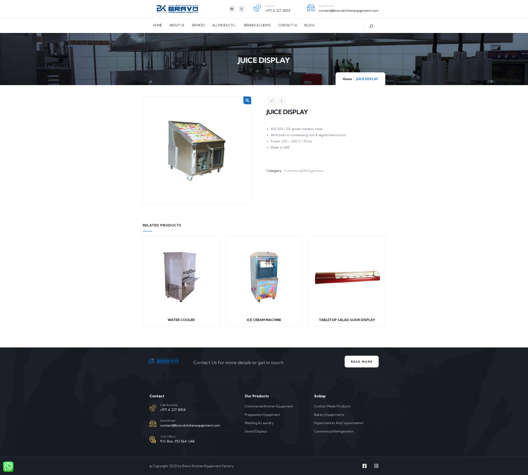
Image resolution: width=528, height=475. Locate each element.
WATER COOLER (181, 320)
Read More (361, 362)
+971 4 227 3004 (277, 10)
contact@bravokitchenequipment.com (348, 10)
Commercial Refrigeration (304, 171)
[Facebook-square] (364, 466)
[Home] (177, 9)
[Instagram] (241, 9)
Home (347, 79)
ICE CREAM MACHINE (264, 320)
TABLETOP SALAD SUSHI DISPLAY (347, 320)
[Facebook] (232, 9)
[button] (247, 100)
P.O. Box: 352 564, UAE (177, 441)
